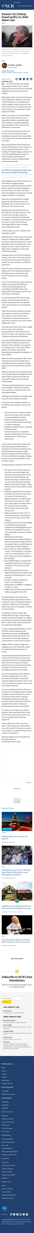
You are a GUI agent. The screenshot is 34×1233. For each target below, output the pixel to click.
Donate (20, 6)
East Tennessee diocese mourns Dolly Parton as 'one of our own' (16, 941)
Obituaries (5, 1105)
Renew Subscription (8, 1142)
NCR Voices (7, 829)
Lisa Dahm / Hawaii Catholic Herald (12, 912)
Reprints (4, 1178)
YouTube (20, 1214)
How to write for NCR (8, 1165)
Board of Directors (7, 1198)
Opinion (4, 832)
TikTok (27, 1214)
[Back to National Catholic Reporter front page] (9, 6)
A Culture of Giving (8, 1122)
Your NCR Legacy (7, 1128)
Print (31, 79)
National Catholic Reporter (4, 1208)
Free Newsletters (7, 1148)
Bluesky (11, 1214)
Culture (4, 1074)
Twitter (14, 1214)
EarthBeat (5, 1091)
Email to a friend (27, 79)
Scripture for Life (7, 1083)
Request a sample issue (9, 1155)
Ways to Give (6, 1125)
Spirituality (5, 1080)
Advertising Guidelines (7, 1219)
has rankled (21, 282)
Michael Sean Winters (8, 842)
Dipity (29, 782)
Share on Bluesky (17, 79)
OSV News (13, 878)
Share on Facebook (20, 79)
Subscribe (29, 6)
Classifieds (5, 1102)
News (3, 23)
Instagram (24, 1214)
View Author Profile (12, 67)
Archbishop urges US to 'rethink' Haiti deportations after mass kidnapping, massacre (16, 872)
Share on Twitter (24, 79)
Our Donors (5, 1131)
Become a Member (8, 1119)
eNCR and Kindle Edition (9, 1151)
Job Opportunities (7, 1168)
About (4, 1185)
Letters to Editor (7, 1172)
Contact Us (5, 1162)
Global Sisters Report (8, 1094)
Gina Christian (6, 878)
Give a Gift (5, 1145)
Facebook (17, 1214)
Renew (24, 6)
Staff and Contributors (9, 1195)
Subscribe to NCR (7, 1139)
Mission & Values (7, 1189)
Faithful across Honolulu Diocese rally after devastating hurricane (16, 907)
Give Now (5, 1116)
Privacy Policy (6, 1192)
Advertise (5, 1108)
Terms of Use (17, 1219)
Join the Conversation (8, 70)
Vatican (4, 1071)
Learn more (25, 72)
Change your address (8, 1175)
